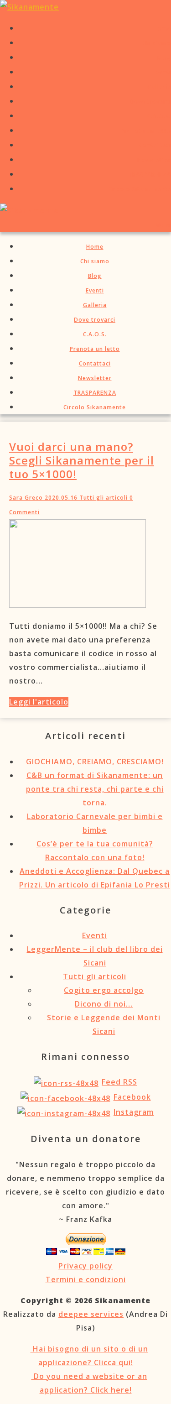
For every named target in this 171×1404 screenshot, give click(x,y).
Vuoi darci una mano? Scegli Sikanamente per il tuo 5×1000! (81, 460)
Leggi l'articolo (38, 702)
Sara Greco (26, 497)
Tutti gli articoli (103, 497)
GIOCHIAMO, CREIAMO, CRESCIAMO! (95, 762)
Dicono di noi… (104, 1004)
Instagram (134, 1112)
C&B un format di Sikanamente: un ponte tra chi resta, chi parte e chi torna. (95, 789)
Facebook (132, 1097)
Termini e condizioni (86, 1279)
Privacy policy (85, 1266)
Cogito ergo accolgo (104, 990)
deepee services (91, 1314)
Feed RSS (119, 1082)
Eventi (94, 935)
